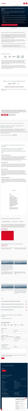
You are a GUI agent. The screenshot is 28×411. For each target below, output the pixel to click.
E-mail (2, 332)
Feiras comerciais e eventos (5, 389)
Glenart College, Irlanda (7, 283)
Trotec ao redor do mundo (5, 382)
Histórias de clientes (4, 388)
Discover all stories (4, 245)
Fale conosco (3, 370)
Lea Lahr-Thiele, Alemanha (20, 283)
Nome (2, 330)
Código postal (16, 340)
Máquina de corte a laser (17, 382)
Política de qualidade (4, 390)
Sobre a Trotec (3, 383)
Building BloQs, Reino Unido (7, 260)
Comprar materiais (16, 388)
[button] (1, 409)
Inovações (3, 384)
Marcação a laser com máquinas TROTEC (6, 396)
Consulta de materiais (11, 325)
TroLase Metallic (21, 221)
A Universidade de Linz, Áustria (20, 260)
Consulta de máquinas (5, 325)
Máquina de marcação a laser (17, 384)
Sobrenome (16, 330)
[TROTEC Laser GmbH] (4, 3)
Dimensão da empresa (17, 337)
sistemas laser (7, 35)
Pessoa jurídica (3, 338)
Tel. (15, 332)
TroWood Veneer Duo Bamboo (6, 221)
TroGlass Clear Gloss (14, 221)
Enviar (3, 358)
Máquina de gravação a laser (17, 383)
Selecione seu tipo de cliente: (4, 335)
